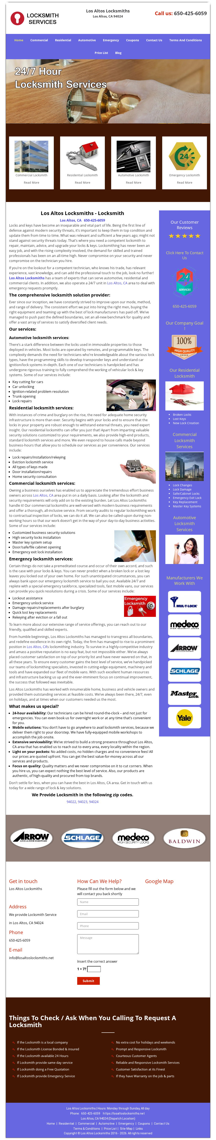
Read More (31, 182)
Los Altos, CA (70, 220)
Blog (118, 53)
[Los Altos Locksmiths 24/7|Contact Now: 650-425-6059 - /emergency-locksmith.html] (184, 156)
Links (139, 1128)
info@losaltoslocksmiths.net (31, 958)
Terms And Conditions (185, 40)
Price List (101, 53)
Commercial (39, 40)
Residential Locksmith (82, 175)
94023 (82, 801)
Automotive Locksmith (133, 175)
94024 (94, 801)
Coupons (132, 40)
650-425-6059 (190, 13)
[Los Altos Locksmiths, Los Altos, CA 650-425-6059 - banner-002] (108, 91)
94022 (71, 801)
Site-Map (126, 1128)
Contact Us (154, 40)
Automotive (87, 40)
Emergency (111, 40)
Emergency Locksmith (184, 175)
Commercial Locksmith (31, 175)
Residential (63, 40)
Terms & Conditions (86, 1128)
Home (18, 40)
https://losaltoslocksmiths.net (124, 1113)
